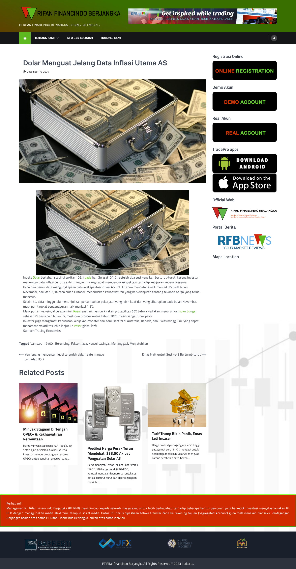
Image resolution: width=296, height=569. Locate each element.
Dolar (36, 277)
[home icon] (25, 38)
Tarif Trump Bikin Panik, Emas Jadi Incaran (177, 436)
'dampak (35, 343)
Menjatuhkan (139, 343)
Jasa (84, 343)
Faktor (75, 343)
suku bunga (187, 311)
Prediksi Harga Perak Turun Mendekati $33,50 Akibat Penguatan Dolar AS (110, 453)
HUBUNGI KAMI (111, 37)
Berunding (62, 343)
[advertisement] (202, 16)
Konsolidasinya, (99, 343)
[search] (274, 38)
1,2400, (48, 343)
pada (88, 277)
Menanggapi (119, 343)
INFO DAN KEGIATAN (79, 37)
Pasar (77, 311)
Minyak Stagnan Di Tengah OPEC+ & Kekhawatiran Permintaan (45, 434)
